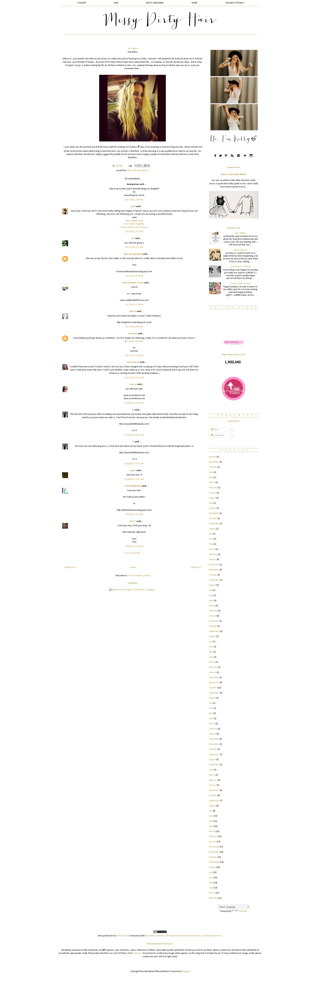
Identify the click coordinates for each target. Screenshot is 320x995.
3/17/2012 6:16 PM (134, 355)
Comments (218, 435)
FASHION (82, 3)
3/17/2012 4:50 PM (134, 276)
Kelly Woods (122, 936)
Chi (132, 238)
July (210, 534)
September (214, 523)
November (214, 462)
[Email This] (136, 165)
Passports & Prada (134, 341)
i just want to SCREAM (240, 266)
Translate (242, 911)
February (213, 487)
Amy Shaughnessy (133, 254)
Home (133, 567)
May (211, 477)
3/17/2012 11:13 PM (134, 377)
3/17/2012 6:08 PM (134, 327)
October (213, 467)
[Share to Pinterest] (148, 165)
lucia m (133, 384)
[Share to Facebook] (145, 165)
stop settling (240, 233)
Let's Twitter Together (134, 224)
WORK (195, 3)
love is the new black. (233, 174)
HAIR (116, 3)
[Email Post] (130, 165)
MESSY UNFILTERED (155, 3)
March (212, 482)
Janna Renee (132, 362)
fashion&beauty (133, 486)
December (214, 513)
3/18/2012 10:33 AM (134, 463)
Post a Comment (132, 553)
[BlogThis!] (139, 165)
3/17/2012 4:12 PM (134, 247)
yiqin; (133, 470)
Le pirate (132, 333)
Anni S (133, 521)
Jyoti (132, 206)
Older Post (195, 567)
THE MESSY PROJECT (234, 3)
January (212, 457)
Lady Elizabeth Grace (133, 283)
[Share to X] (142, 165)
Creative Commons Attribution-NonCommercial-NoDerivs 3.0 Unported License (184, 936)
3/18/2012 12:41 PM (134, 479)
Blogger (186, 971)
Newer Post (70, 567)
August (212, 498)
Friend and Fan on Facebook (134, 227)
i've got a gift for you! (240, 283)
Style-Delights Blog (134, 221)
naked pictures (240, 250)
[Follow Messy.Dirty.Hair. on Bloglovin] (234, 344)
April (211, 600)
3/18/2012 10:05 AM (134, 403)
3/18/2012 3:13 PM (134, 514)
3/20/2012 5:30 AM (134, 546)
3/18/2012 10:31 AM (134, 435)
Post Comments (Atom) (139, 575)
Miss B (133, 311)
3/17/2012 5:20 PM (134, 304)
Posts (216, 429)
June (211, 472)
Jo (133, 410)
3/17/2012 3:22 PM (134, 231)
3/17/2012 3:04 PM (134, 200)
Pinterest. (137, 953)
